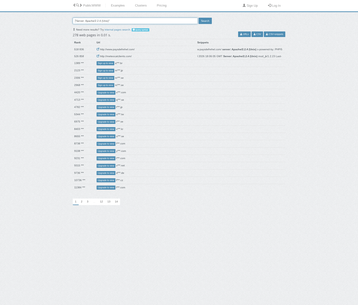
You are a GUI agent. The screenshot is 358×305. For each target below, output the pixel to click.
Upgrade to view (106, 92)
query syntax (141, 30)
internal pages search (117, 29)
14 (116, 201)
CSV (258, 34)
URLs (245, 34)
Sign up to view (105, 63)
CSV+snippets (275, 34)
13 (108, 201)
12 (101, 201)
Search (205, 20)
